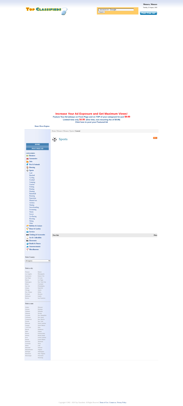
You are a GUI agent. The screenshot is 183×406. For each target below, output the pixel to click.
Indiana (27, 335)
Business (32, 156)
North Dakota (41, 325)
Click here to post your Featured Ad (91, 122)
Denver (27, 280)
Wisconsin (40, 355)
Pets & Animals (34, 164)
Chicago (27, 290)
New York (40, 321)
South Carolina (42, 337)
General (31, 184)
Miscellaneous (34, 249)
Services (32, 232)
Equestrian (32, 198)
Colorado (27, 315)
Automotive (33, 159)
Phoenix (27, 272)
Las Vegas (40, 280)
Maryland (27, 347)
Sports (31, 170)
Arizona (27, 309)
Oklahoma (40, 329)
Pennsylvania (41, 333)
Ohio (39, 327)
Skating (31, 205)
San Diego (28, 278)
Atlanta (27, 288)
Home (37, 144)
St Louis (40, 278)
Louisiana (27, 343)
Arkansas (27, 313)
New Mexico (41, 319)
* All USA (28, 327)
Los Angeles (28, 274)
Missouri (40, 307)
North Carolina (42, 323)
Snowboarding (34, 207)
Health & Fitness (35, 243)
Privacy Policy (121, 402)
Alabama (27, 311)
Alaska (27, 307)
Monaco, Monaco (150, 4)
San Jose (27, 286)
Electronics (33, 241)
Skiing (31, 221)
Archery (32, 203)
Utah (39, 345)
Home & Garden (35, 229)
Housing (32, 167)
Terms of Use (104, 402)
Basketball (32, 194)
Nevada (40, 313)
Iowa (26, 337)
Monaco (59, 131)
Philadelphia (41, 286)
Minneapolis (41, 274)
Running (32, 196)
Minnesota (28, 353)
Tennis (31, 212)
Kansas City (41, 276)
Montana (40, 309)
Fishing (31, 187)
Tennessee (40, 341)
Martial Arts (33, 200)
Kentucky (27, 341)
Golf (30, 173)
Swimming (32, 210)
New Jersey (41, 317)
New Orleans (28, 292)
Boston (27, 298)
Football (32, 180)
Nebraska (40, 311)
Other (31, 223)
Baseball (32, 175)
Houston (40, 294)
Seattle (39, 296)
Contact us (112, 402)
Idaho (26, 331)
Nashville (40, 288)
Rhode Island (41, 335)
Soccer (31, 214)
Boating (31, 189)
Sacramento (28, 276)
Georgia (27, 325)
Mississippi (28, 355)
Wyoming (40, 357)
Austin (39, 290)
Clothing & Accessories (37, 235)
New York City (42, 282)
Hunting (32, 191)
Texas (39, 343)
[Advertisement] (91, 36)
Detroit (40, 272)
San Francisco (41, 298)
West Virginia (41, 353)
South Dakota (41, 339)
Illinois (27, 333)
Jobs (30, 161)
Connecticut (28, 319)
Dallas (39, 292)
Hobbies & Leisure (35, 226)
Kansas (27, 339)
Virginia (40, 349)
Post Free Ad (37, 149)
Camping (32, 182)
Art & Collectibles (35, 238)
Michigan (27, 351)
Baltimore (28, 296)
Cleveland (40, 284)
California (28, 317)
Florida (27, 321)
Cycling (31, 178)
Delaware (27, 323)
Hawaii (27, 329)
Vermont (40, 347)
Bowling (32, 219)
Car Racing (32, 216)
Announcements (34, 246)
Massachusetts (29, 349)
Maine (27, 345)
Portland (27, 294)
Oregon (40, 331)
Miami (27, 284)
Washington (28, 282)
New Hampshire (42, 315)
